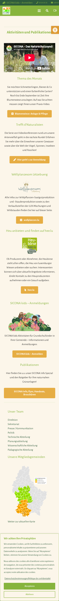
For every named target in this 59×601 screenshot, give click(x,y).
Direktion (13, 420)
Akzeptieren (30, 586)
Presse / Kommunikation (20, 428)
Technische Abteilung (19, 437)
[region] (29, 567)
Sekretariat (13, 424)
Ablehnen (30, 594)
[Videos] (55, 10)
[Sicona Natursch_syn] (6, 11)
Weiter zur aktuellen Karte (21, 521)
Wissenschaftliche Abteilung (23, 445)
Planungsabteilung (18, 441)
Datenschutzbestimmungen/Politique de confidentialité (28, 578)
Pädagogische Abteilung (20, 449)
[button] (55, 30)
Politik (11, 432)
